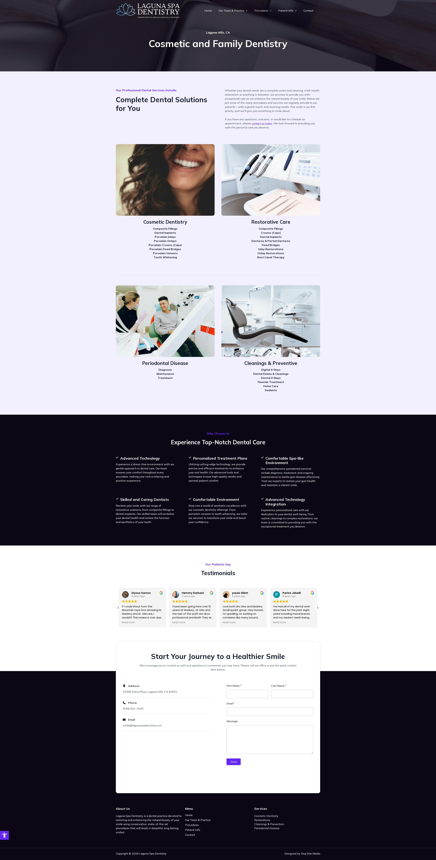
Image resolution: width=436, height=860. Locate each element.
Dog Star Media (310, 853)
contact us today (262, 123)
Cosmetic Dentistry (165, 222)
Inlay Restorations (270, 249)
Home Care (270, 386)
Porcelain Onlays (165, 241)
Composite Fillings (165, 228)
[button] (4, 835)
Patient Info (285, 10)
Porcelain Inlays (165, 237)
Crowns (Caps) (271, 232)
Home (208, 10)
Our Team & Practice (231, 10)
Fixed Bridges (271, 245)
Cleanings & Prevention (269, 824)
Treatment (165, 378)
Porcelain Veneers (165, 253)
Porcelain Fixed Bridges (165, 249)
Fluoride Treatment (271, 382)
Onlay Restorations (271, 253)
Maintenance (165, 373)
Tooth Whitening (165, 257)
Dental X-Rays (271, 378)
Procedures (261, 10)
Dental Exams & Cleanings (271, 373)
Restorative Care (270, 222)
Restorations (262, 820)
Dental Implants (165, 232)
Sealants (271, 390)
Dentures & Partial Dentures (270, 241)
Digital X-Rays (271, 369)
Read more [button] (128, 622)
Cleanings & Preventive (270, 363)
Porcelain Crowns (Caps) (165, 245)
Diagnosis (165, 369)
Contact (308, 10)
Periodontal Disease (165, 363)
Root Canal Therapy (270, 257)
